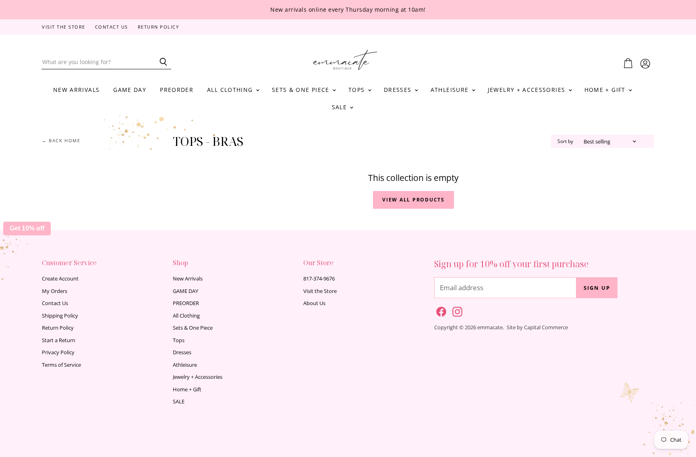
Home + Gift (606, 89)
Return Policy (158, 27)
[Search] (160, 62)
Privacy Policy (58, 352)
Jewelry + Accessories (528, 89)
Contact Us (111, 27)
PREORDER (176, 89)
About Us (314, 303)
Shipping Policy (60, 315)
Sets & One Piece (301, 89)
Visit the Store (63, 27)
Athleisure (451, 89)
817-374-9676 (319, 278)
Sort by (565, 141)
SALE (340, 107)
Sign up (597, 287)
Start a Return (58, 340)
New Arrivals (76, 89)
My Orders (54, 291)
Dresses (399, 89)
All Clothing (231, 89)
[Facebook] (440, 310)
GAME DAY (129, 89)
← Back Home (61, 140)
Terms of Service (61, 364)
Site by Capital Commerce (537, 327)
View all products (413, 200)
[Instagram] (456, 310)
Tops (357, 89)
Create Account (60, 278)
